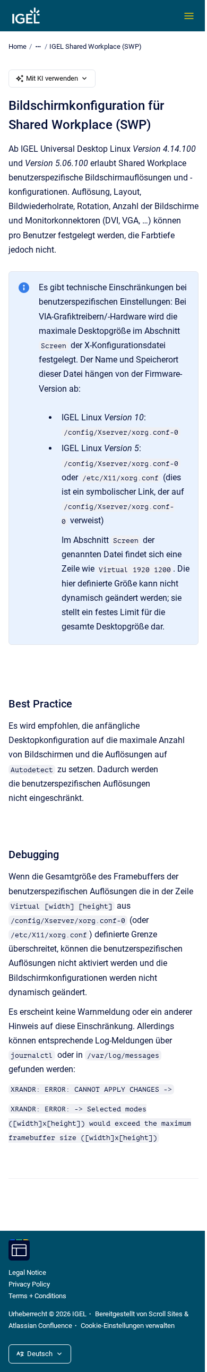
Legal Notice (27, 1272)
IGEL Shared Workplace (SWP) (95, 46)
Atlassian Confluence (40, 1326)
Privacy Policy (29, 1284)
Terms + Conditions (37, 1296)
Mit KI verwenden (52, 78)
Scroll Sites (166, 1314)
